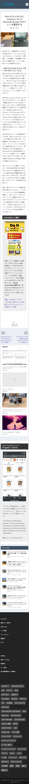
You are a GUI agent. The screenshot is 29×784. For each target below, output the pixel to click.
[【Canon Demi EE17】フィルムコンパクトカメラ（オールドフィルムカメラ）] (14, 400)
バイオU (16, 53)
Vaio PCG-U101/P (15, 715)
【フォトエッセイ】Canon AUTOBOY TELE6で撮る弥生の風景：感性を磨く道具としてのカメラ (16, 587)
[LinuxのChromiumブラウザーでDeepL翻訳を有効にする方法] (14, 357)
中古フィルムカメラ (16, 761)
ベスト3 (19, 753)
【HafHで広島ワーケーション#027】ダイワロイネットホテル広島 (16, 579)
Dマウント (9, 690)
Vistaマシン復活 (6, 723)
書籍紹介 (3, 638)
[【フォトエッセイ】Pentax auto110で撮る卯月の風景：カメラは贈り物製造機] (4, 553)
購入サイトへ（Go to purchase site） (13, 538)
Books (15, 556)
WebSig (15, 723)
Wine (15, 728)
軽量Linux (4, 770)
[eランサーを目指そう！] (14, 379)
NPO (3, 703)
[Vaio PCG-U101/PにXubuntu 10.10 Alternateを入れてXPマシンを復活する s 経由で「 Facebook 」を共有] (13, 325)
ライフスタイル (5, 634)
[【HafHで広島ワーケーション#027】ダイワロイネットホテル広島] (4, 580)
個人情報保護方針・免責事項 (8, 671)
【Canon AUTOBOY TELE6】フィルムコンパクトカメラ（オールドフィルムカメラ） (16, 604)
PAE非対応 (9, 703)
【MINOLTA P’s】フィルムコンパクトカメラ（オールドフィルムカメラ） (17, 596)
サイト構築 (3, 630)
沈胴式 (17, 766)
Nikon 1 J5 (23, 699)
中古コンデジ (22, 757)
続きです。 (8, 212)
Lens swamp (5, 699)
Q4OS (24, 711)
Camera (19, 556)
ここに (9, 88)
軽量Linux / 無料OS (6, 623)
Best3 (15, 566)
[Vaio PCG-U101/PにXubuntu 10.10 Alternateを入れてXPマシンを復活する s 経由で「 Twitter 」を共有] (16, 325)
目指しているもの (5, 659)
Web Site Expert (6, 728)
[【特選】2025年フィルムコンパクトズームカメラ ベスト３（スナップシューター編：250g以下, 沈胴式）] (4, 563)
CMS (3, 690)
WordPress (4, 619)
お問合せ (3, 656)
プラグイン (4, 753)
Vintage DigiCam (20, 719)
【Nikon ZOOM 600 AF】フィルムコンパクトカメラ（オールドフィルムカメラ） (16, 571)
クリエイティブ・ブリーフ (8, 740)
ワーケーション (13, 757)
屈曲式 (11, 766)
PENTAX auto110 (20, 703)
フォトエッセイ (22, 749)
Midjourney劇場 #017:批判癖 (11, 432)
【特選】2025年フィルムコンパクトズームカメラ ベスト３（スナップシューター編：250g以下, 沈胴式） (17, 563)
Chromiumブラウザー (17, 686)
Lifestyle (9, 557)
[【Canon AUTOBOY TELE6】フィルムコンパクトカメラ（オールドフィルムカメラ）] (4, 604)
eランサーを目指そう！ (8, 389)
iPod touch (5, 694)
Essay (22, 556)
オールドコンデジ (6, 736)
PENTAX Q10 (5, 707)
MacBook (14, 699)
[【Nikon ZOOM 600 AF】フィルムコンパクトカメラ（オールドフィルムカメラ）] (4, 571)
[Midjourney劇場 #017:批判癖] (14, 422)
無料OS (24, 766)
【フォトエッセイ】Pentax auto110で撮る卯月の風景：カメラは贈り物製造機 (16, 553)
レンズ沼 (4, 757)
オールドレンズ (17, 736)
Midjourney (4, 626)
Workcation (5, 732)
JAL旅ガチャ (14, 694)
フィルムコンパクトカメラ (8, 749)
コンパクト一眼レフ (7, 745)
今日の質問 (4, 766)
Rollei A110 (5, 715)
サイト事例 (3, 667)
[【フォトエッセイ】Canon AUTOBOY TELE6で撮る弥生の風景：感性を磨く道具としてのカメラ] (4, 587)
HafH (16, 690)
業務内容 (3, 663)
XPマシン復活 (15, 732)
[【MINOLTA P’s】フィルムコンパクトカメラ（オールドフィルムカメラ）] (4, 597)
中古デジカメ (5, 761)
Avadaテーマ (5, 686)
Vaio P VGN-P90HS (7, 719)
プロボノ (12, 753)
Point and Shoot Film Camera (11, 711)
